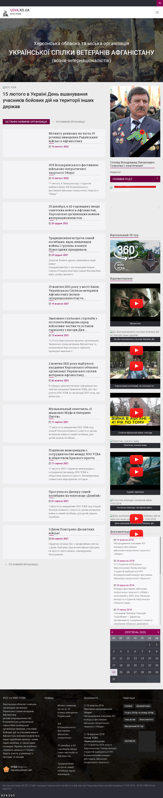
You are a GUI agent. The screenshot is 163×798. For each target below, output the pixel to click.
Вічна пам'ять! (146, 719)
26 (128, 672)
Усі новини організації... (24, 564)
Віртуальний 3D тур (134, 726)
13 (135, 658)
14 (142, 658)
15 (149, 658)
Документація (143, 706)
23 (156, 665)
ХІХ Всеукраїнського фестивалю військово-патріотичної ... (67, 730)
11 (121, 658)
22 (149, 665)
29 (149, 672)
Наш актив (130, 719)
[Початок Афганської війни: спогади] (135, 412)
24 (113, 672)
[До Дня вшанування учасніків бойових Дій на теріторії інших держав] (135, 333)
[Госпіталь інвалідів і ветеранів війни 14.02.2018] (135, 502)
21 (142, 665)
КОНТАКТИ (130, 741)
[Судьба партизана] (135, 471)
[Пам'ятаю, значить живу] (135, 441)
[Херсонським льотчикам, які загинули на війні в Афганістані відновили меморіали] (135, 365)
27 (135, 672)
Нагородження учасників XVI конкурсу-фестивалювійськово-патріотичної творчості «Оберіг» (132, 547)
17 (113, 665)
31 (113, 679)
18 (121, 665)
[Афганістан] (135, 302)
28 (142, 672)
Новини (128, 706)
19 (128, 665)
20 (135, 665)
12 (128, 658)
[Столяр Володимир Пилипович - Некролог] (135, 121)
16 (156, 658)
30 (156, 672)
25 (121, 672)
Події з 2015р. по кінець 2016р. (139, 712)
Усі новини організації (70, 122)
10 (113, 658)
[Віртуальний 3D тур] (135, 256)
